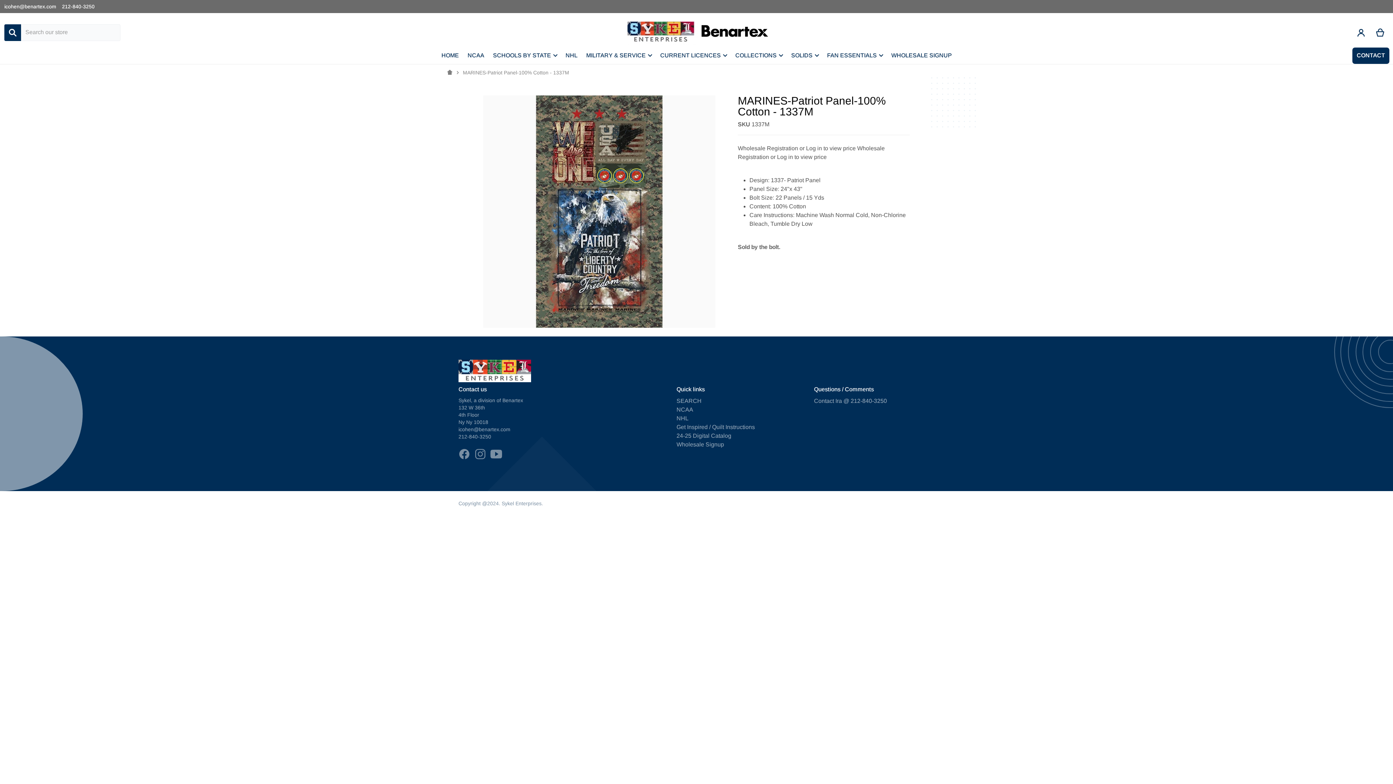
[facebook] (464, 454)
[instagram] (480, 454)
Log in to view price (831, 148)
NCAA (685, 410)
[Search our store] (12, 32)
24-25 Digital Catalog (704, 436)
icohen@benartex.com (30, 6)
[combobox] (70, 32)
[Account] (1361, 33)
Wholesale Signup (700, 444)
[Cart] (1380, 33)
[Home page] (450, 72)
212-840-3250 (78, 6)
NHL (683, 418)
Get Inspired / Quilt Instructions (716, 427)
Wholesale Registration (768, 148)
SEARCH (689, 401)
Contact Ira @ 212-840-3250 (850, 401)
